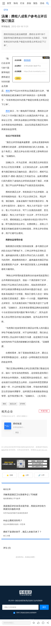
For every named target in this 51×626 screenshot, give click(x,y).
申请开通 (44, 411)
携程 (8, 91)
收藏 (10, 475)
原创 (29, 3)
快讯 (16, 3)
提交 (44, 607)
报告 (35, 3)
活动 (42, 3)
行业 (22, 3)
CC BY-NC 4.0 (41, 450)
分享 (41, 475)
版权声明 (4, 450)
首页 (9, 3)
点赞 (25, 475)
